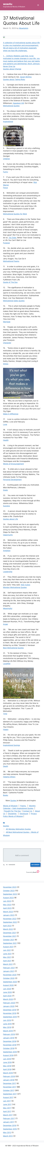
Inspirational (8, 122)
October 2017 (8, 1090)
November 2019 (9, 1013)
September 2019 (10, 1017)
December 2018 (9, 1041)
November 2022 (9, 919)
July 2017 (7, 1101)
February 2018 (9, 1076)
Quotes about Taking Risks (14, 79)
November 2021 (9, 936)
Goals (5, 490)
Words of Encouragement (13, 464)
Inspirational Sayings (11, 745)
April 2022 (7, 926)
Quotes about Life (10, 519)
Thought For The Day (12, 811)
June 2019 (7, 1024)
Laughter (6, 664)
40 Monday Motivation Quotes (18, 829)
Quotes (13, 801)
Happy (5, 729)
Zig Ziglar (12, 238)
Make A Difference (10, 414)
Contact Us (27, 811)
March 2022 (8, 929)
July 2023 (7, 901)
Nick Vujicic (25, 585)
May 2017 (7, 1108)
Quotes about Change (12, 69)
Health (5, 440)
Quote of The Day (10, 282)
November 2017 (9, 1087)
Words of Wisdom (10, 806)
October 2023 (9, 891)
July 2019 (7, 1020)
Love (5, 424)
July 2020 (7, 989)
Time (5, 714)
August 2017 (8, 1097)
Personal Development (12, 480)
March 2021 (8, 964)
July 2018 (7, 1059)
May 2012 (7, 1132)
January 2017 (8, 1122)
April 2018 (7, 1069)
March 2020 (8, 999)
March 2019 (8, 1031)
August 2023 (8, 898)
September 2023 (10, 894)
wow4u (7, 4)
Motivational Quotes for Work (15, 214)
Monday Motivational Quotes (15, 587)
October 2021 (8, 940)
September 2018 (10, 1052)
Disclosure (24, 814)
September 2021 (10, 943)
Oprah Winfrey (26, 77)
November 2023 (9, 887)
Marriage (6, 322)
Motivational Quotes (11, 106)
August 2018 (8, 1055)
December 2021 (9, 933)
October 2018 (8, 1048)
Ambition (6, 551)
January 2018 (8, 1080)
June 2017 (7, 1104)
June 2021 (7, 954)
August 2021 (8, 947)
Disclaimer (12, 814)
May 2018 (7, 1066)
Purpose (6, 243)
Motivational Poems (11, 261)
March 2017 (8, 1115)
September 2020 (10, 982)
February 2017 (9, 1118)
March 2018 (8, 1073)
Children (6, 159)
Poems (23, 806)
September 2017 (10, 1094)
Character (7, 343)
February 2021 (9, 968)
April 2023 (7, 908)
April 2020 (7, 996)
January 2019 (8, 1038)
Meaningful (7, 608)
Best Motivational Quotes (13, 648)
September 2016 (10, 1129)
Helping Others (9, 777)
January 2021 (8, 971)
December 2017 (9, 1083)
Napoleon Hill (18, 103)
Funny (5, 172)
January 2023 (8, 915)
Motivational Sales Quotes (14, 301)
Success (6, 506)
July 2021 (7, 950)
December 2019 (9, 1010)
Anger (5, 624)
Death (5, 766)
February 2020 (9, 1003)
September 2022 (10, 922)
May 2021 (7, 957)
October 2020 (9, 978)
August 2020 (8, 985)
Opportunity (8, 535)
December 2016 (9, 1125)
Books (5, 795)
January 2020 (8, 1006)
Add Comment (35, 864)
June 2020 (7, 992)
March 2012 (8, 1136)
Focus (5, 188)
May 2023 (7, 905)
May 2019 (7, 1027)
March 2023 (8, 912)
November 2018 (9, 1045)
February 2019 (9, 1034)
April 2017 (7, 1111)
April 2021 (7, 961)
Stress (5, 364)
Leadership (7, 572)
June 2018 (7, 1062)
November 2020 (9, 975)
